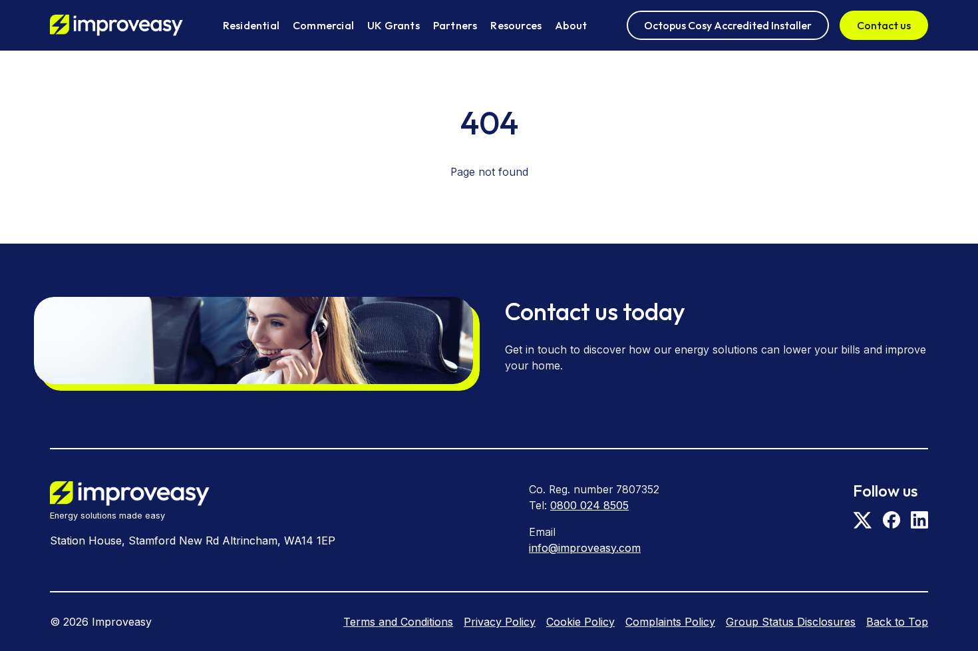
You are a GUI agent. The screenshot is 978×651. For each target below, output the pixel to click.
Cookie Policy (580, 621)
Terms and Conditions (398, 621)
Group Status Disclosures (791, 621)
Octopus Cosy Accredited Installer (728, 25)
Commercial (323, 25)
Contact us (884, 25)
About (571, 25)
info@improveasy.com (585, 547)
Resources (516, 25)
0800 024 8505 (589, 505)
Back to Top (897, 621)
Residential (251, 25)
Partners (455, 25)
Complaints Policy (670, 621)
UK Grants (393, 25)
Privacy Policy (500, 621)
